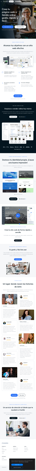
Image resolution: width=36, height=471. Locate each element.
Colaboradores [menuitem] (15, 449)
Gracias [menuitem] (14, 451)
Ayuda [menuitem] (3, 458)
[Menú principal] (1, 1)
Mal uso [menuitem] (25, 451)
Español (33, 1)
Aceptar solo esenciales (17, 467)
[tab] (14, 194)
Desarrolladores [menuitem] (4, 459)
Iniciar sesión (5, 1)
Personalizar (26, 461)
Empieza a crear (13, 116)
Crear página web (7, 26)
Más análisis (22, 395)
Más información (22, 116)
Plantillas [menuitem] (3, 451)
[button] (1, 181)
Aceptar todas (17, 464)
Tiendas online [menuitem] (4, 449)
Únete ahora (14, 395)
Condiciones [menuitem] (26, 449)
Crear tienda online (20, 26)
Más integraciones (17, 149)
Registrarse (11, 1)
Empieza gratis (18, 259)
